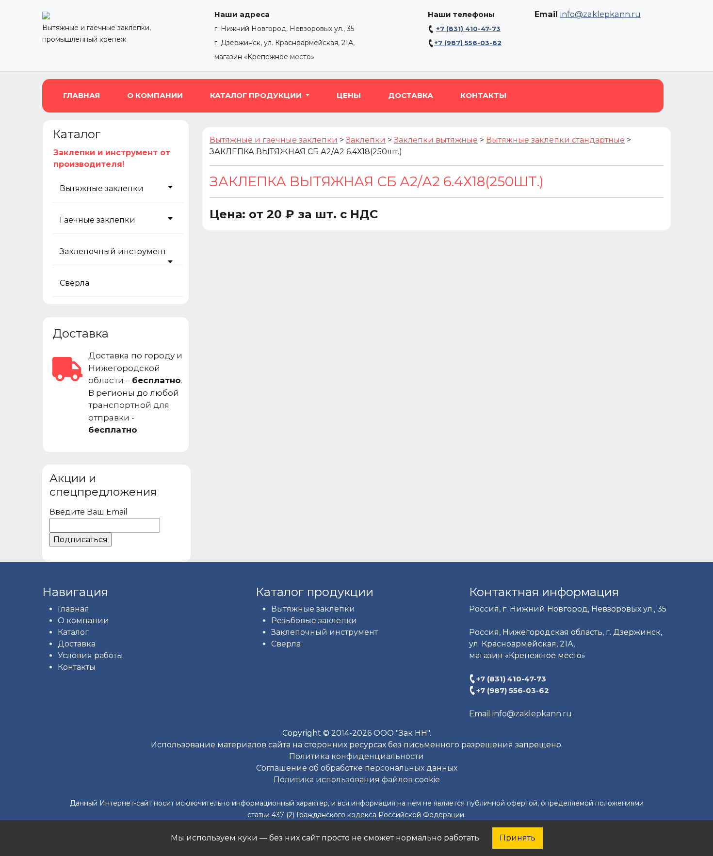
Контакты (483, 95)
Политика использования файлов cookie (357, 779)
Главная (81, 95)
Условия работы (90, 655)
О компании (155, 95)
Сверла (74, 283)
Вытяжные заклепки (102, 188)
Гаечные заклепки (97, 220)
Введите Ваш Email (88, 512)
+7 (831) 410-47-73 (468, 28)
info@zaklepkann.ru (600, 14)
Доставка (410, 95)
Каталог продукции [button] (257, 95)
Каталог (73, 632)
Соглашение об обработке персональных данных (356, 768)
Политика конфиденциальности (356, 756)
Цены (349, 95)
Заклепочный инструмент (113, 251)
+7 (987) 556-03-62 (468, 43)
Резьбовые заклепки (314, 620)
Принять (517, 837)
